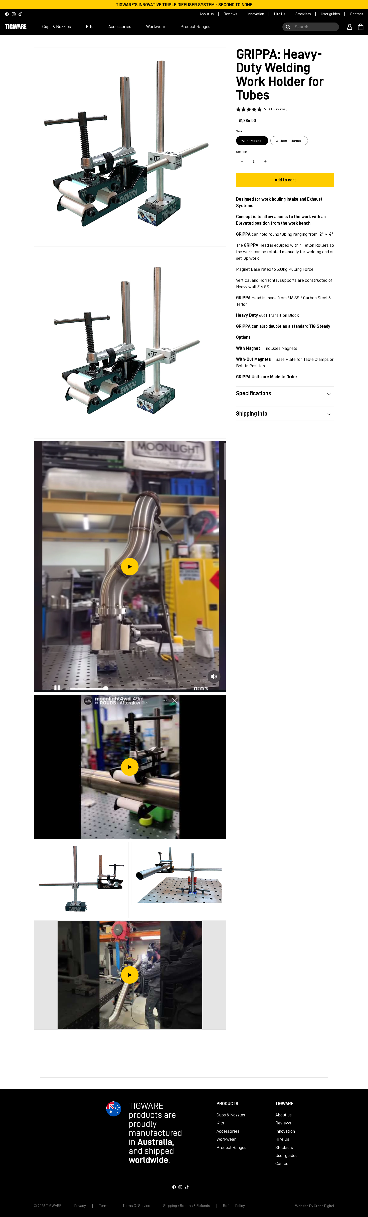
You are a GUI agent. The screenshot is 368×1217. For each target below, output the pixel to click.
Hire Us (279, 14)
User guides (330, 14)
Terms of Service (136, 1206)
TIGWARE (53, 1206)
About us (207, 14)
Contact (356, 14)
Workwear (226, 1139)
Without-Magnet (289, 140)
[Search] (288, 27)
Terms (104, 1206)
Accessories (228, 1131)
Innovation (255, 14)
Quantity (242, 151)
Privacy (80, 1206)
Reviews (230, 14)
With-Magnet (252, 140)
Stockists (303, 14)
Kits (220, 1123)
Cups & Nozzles (231, 1115)
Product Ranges (231, 1147)
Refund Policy (234, 1206)
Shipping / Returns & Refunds (186, 1206)
